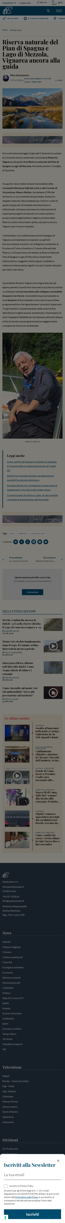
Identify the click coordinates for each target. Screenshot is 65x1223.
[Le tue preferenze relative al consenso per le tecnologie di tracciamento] (5, 1218)
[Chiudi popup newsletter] (58, 1161)
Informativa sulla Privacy (27, 1197)
